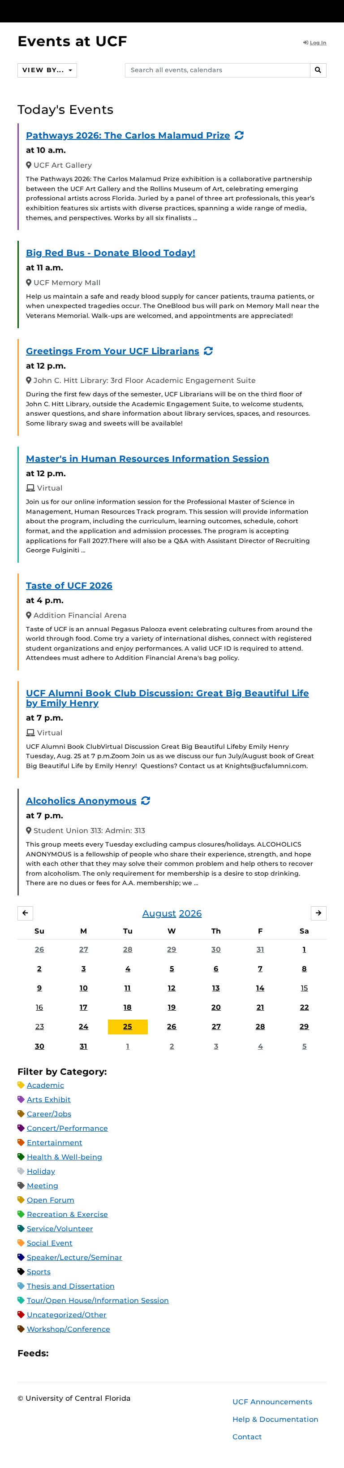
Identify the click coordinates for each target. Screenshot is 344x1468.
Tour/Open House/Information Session (98, 1300)
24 (83, 1026)
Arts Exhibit (49, 1099)
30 (216, 949)
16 (39, 1007)
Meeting (42, 1185)
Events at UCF (72, 41)
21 (260, 1007)
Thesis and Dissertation (71, 1286)
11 (128, 988)
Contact (247, 1437)
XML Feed (105, 1353)
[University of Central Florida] (77, 11)
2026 (190, 913)
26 (39, 949)
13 (216, 988)
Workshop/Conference (68, 1329)
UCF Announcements (272, 1402)
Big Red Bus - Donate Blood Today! (110, 253)
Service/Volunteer (60, 1229)
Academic (45, 1085)
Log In (318, 42)
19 (172, 1007)
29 (171, 949)
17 (83, 1007)
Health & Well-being (64, 1157)
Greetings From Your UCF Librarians (112, 351)
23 (39, 1026)
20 (216, 1007)
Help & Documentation (275, 1419)
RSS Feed (90, 1353)
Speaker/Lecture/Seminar (74, 1257)
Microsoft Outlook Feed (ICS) (75, 1353)
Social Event (50, 1243)
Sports (39, 1272)
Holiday (41, 1171)
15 (304, 988)
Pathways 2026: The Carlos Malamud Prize (128, 135)
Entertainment (54, 1142)
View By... (44, 70)
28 (128, 949)
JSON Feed (121, 1353)
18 (128, 1007)
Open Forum (50, 1200)
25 (127, 1026)
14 (260, 988)
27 (83, 949)
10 (84, 988)
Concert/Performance (67, 1128)
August (159, 913)
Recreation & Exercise (67, 1214)
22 (304, 1007)
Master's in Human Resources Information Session (147, 458)
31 (260, 949)
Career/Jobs (49, 1114)
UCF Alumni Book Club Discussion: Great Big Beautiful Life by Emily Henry (167, 698)
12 (172, 988)
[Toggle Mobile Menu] (324, 10)
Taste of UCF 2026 (69, 585)
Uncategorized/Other (67, 1315)
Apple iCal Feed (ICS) (60, 1353)
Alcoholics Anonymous (81, 800)
